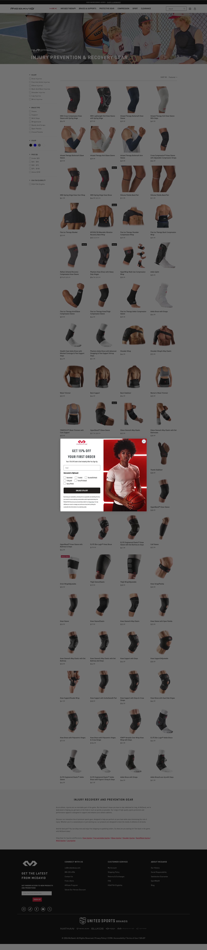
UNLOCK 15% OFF (82, 490)
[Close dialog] (144, 441)
